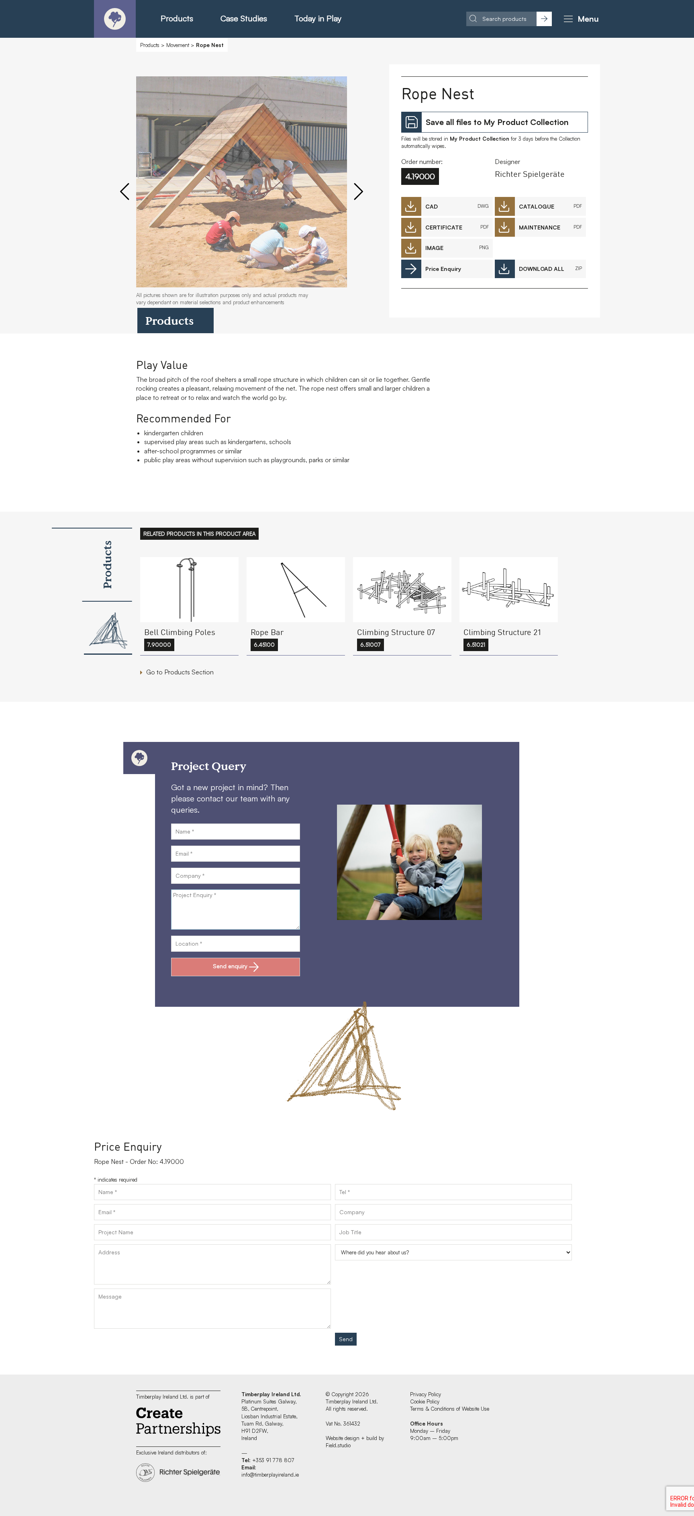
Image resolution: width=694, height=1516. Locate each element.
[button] (580, 19)
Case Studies (243, 18)
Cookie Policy (424, 1401)
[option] (241, 194)
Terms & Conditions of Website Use (449, 1408)
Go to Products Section (180, 672)
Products (177, 18)
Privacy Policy (425, 1394)
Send (346, 1339)
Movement (177, 45)
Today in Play (317, 18)
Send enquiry (230, 966)
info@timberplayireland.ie (270, 1474)
